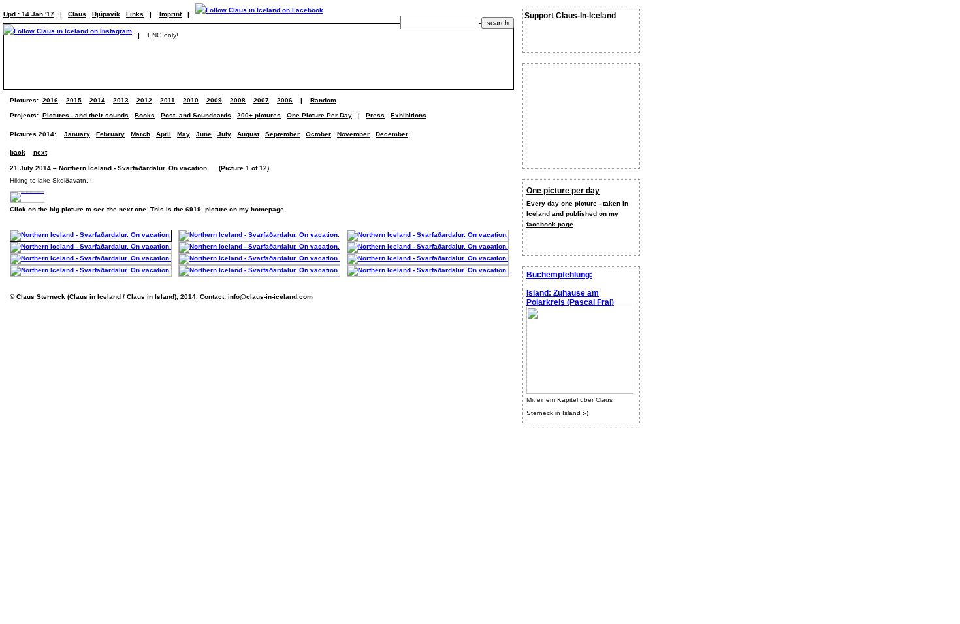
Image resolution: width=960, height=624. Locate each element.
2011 (167, 100)
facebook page (549, 224)
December (392, 134)
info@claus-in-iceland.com (270, 296)
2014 (97, 100)
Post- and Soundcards (196, 115)
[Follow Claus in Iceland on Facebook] (259, 14)
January (77, 134)
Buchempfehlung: (559, 274)
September (282, 134)
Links (135, 14)
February (110, 134)
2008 (238, 100)
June (204, 134)
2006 (285, 100)
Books (145, 115)
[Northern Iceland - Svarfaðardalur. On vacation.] (91, 234)
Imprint (170, 14)
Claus (77, 14)
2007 (261, 100)
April (163, 134)
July (224, 134)
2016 (50, 100)
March (140, 134)
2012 (144, 100)
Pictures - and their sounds (85, 115)
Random (323, 100)
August (248, 134)
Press (375, 115)
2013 (121, 100)
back (17, 152)
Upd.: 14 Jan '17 (28, 14)
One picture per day (563, 190)
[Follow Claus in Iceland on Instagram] (67, 35)
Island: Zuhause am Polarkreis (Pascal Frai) (570, 298)
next (40, 152)
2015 (74, 100)
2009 (214, 100)
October (318, 134)
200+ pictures (259, 115)
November (353, 134)
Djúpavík (106, 14)
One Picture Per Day (319, 115)
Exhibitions (408, 115)
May (183, 134)
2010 (191, 100)
